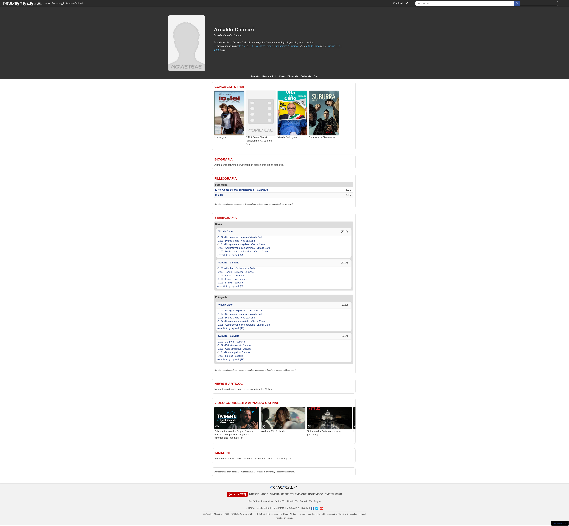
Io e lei (242, 46)
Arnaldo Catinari (234, 29)
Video (281, 76)
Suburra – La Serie (319, 137)
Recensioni (267, 501)
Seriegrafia (306, 76)
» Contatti (279, 508)
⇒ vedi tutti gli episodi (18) (230, 359)
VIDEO (264, 494)
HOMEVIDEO (315, 494)
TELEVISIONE (298, 494)
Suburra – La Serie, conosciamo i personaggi (324, 433)
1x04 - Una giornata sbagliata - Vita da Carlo (241, 244)
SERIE (285, 494)
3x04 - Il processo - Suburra (232, 279)
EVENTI (329, 494)
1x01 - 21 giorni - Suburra (231, 341)
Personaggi (58, 3)
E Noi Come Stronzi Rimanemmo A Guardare (276, 46)
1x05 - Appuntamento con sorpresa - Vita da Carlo (244, 248)
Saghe (317, 501)
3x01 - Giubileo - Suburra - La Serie (236, 268)
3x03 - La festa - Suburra (231, 275)
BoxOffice (253, 501)
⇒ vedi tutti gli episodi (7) (230, 255)
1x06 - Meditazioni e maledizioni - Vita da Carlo (243, 251)
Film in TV (292, 501)
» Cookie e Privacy (297, 508)
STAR (338, 494)
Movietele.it (18, 3)
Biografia (255, 76)
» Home (250, 508)
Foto (316, 76)
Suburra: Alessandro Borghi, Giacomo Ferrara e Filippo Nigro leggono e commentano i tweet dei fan (234, 434)
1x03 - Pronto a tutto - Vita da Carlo (236, 241)
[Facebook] (312, 508)
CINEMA (275, 494)
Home (47, 3)
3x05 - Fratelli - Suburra (230, 282)
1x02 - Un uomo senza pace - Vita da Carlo (240, 237)
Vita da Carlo (313, 46)
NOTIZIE (254, 494)
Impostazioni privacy (560, 523)
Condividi (398, 3)
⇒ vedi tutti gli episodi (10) (230, 328)
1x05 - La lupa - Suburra (230, 356)
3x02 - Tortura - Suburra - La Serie (236, 272)
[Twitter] (316, 508)
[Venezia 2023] (237, 494)
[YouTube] (321, 508)
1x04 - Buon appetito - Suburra (234, 352)
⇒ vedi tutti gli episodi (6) (230, 286)
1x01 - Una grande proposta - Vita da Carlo (240, 310)
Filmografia (292, 76)
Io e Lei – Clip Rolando (273, 431)
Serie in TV (306, 501)
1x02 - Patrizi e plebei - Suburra (234, 345)
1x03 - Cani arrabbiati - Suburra (234, 349)
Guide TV (280, 501)
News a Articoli (269, 76)
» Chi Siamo (264, 508)
